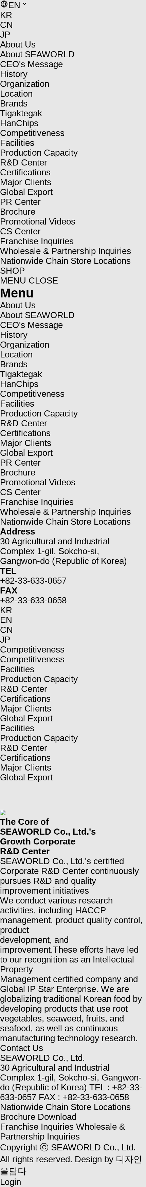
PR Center (20, 202)
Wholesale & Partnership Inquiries (62, 1131)
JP (5, 34)
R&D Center (23, 689)
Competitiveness (32, 133)
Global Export (26, 718)
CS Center (20, 231)
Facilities (17, 669)
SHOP (12, 270)
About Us (18, 44)
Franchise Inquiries (37, 1126)
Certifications (25, 698)
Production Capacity (39, 679)
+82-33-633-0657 (33, 580)
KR (6, 15)
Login (10, 1182)
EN (6, 620)
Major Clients (25, 708)
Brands (14, 103)
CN (6, 25)
